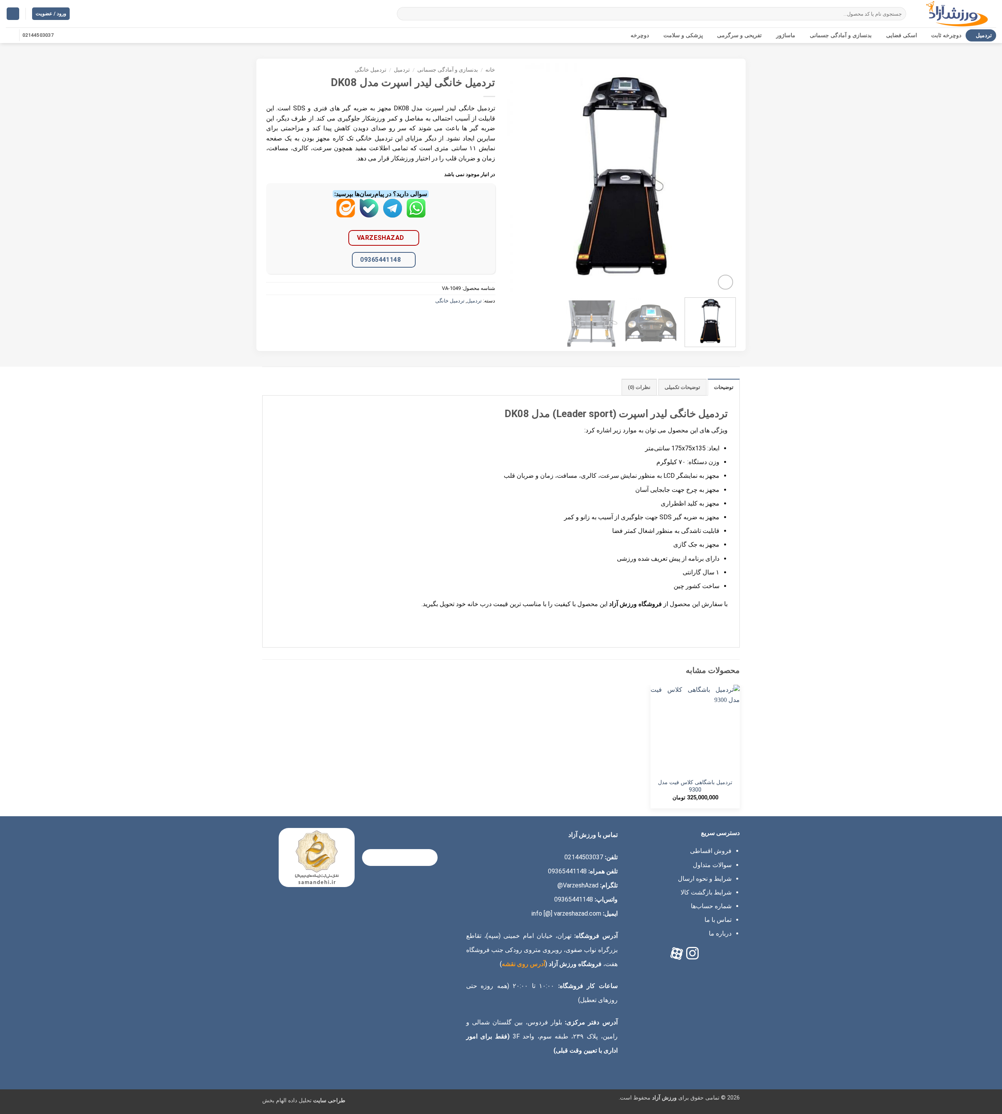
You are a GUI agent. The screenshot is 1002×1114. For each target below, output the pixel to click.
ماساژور (785, 35)
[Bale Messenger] (369, 214)
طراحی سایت (329, 1100)
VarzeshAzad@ (577, 885)
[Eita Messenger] (345, 214)
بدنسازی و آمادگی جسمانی (841, 35)
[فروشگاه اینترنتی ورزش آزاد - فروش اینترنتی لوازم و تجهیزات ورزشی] (957, 14)
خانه (490, 70)
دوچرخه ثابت (946, 35)
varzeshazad (380, 237)
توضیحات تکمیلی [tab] (682, 387)
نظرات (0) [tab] (639, 387)
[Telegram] (392, 214)
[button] (13, 13)
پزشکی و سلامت (683, 35)
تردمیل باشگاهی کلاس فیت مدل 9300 (695, 786)
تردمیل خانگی (370, 70)
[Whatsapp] (416, 214)
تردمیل (984, 35)
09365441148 (380, 259)
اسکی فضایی (901, 35)
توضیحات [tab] (723, 387)
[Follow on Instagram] (11, 35)
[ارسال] (404, 13)
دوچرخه (640, 35)
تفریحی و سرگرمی (739, 35)
